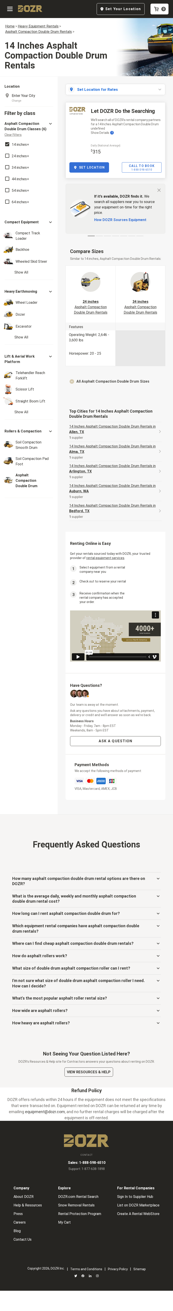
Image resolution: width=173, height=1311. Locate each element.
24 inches (90, 307)
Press (18, 1214)
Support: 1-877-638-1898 (86, 1169)
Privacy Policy (118, 1269)
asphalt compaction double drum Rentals (38, 32)
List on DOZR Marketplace (138, 1205)
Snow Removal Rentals (76, 1205)
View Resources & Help (89, 1072)
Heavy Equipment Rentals (38, 26)
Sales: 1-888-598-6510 (86, 1162)
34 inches (140, 307)
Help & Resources (28, 1205)
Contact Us (23, 1239)
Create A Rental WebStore (138, 1214)
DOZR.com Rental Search (78, 1197)
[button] (29, 129)
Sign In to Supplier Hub (135, 1197)
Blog (17, 1231)
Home (10, 26)
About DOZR (24, 1197)
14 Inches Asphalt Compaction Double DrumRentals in (112, 429)
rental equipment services (105, 558)
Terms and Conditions (86, 1269)
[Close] (159, 190)
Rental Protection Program (79, 1214)
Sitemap (139, 1269)
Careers (20, 1222)
